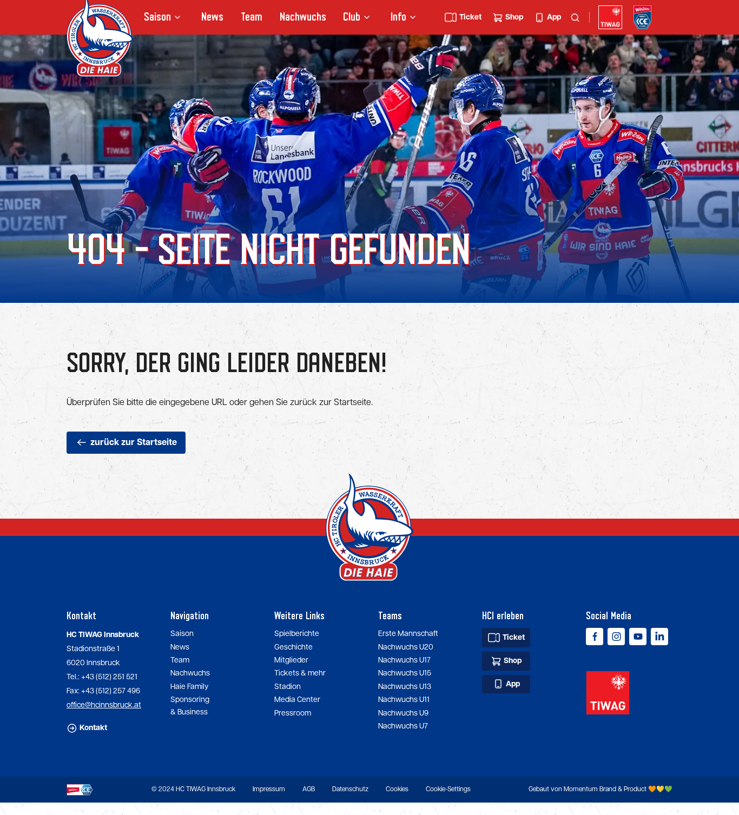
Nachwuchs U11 (404, 700)
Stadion (287, 687)
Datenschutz (350, 789)
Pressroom (292, 713)
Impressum (269, 789)
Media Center (297, 700)
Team (251, 17)
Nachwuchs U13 (404, 687)
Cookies (397, 789)
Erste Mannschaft (408, 634)
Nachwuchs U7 (403, 726)
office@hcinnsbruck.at (104, 705)
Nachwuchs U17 (404, 660)
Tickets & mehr (300, 673)
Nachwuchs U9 (403, 713)
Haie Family (189, 687)
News (212, 17)
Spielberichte (296, 634)
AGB (308, 789)
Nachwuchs (303, 17)
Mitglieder (291, 660)
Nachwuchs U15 (404, 673)
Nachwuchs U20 (405, 647)
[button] (163, 17)
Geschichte (293, 647)
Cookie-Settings (448, 789)
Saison (182, 634)
